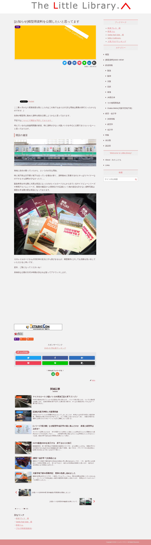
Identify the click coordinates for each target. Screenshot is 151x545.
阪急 (109, 71)
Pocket (31, 101)
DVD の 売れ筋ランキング (55, 348)
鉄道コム (19, 525)
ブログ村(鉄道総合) (24, 528)
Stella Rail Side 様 (24, 522)
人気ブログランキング (117, 41)
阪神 (109, 76)
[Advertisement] (55, 83)
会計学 (110, 130)
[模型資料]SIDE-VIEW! (114, 60)
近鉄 (109, 87)
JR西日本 (111, 97)
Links (107, 165)
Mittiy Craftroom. (114, 38)
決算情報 (111, 119)
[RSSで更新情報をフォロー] (57, 374)
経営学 (110, 124)
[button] (136, 179)
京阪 (109, 81)
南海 (109, 92)
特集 (17, 339)
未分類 (24, 339)
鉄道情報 (109, 65)
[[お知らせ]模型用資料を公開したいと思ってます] (74, 63)
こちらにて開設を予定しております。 (37, 120)
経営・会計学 (110, 114)
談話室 (31, 339)
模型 (107, 54)
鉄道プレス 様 (22, 518)
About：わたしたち (113, 160)
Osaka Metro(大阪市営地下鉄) (119, 108)
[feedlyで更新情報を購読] (53, 374)
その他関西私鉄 (113, 103)
